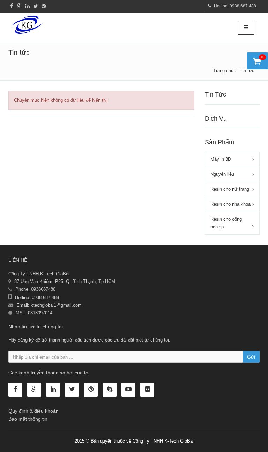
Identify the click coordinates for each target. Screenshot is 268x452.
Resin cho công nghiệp (226, 222)
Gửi (251, 357)
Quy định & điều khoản (33, 411)
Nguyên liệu (222, 174)
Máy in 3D (220, 159)
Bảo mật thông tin (27, 419)
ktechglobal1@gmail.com (56, 305)
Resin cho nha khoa (230, 204)
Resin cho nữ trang (229, 189)
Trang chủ (223, 70)
